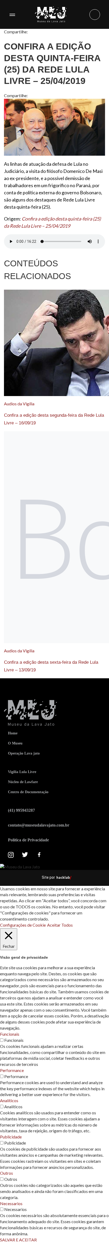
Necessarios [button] (11, 1203)
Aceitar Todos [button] (60, 924)
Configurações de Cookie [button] (23, 924)
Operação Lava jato (24, 753)
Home (12, 733)
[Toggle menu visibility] (12, 14)
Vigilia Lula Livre (22, 772)
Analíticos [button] (9, 1100)
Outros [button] (6, 1172)
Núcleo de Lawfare (23, 782)
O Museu (15, 743)
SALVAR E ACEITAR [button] (18, 1239)
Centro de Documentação (28, 792)
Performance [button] (12, 1070)
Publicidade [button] (11, 1136)
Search (94, 14)
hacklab (63, 877)
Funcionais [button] (9, 1033)
